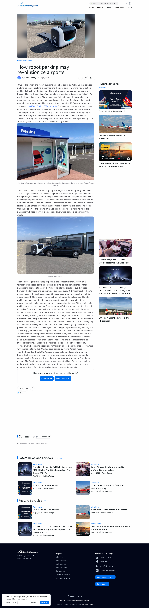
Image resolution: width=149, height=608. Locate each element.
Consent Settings (10, 602)
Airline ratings (61, 560)
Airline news (27, 60)
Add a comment (44, 437)
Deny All (34, 602)
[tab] (91, 7)
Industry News (96, 523)
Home (19, 60)
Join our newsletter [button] (104, 577)
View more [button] (102, 88)
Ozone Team (88, 604)
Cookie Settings (76, 596)
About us (59, 557)
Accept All (44, 602)
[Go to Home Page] (27, 5)
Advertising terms (63, 578)
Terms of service (63, 574)
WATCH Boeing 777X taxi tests (43, 106)
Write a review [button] (61, 378)
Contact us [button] (45, 378)
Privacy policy (61, 571)
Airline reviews (62, 567)
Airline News (37, 464)
